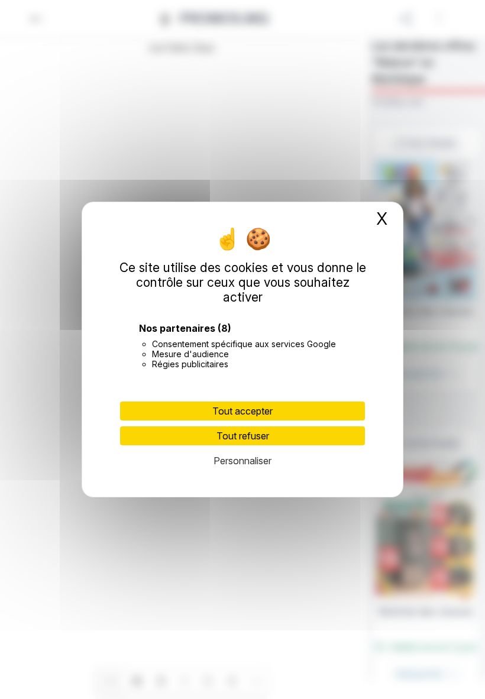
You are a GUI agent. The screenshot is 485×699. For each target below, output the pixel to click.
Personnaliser (242, 461)
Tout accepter (242, 411)
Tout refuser (242, 436)
